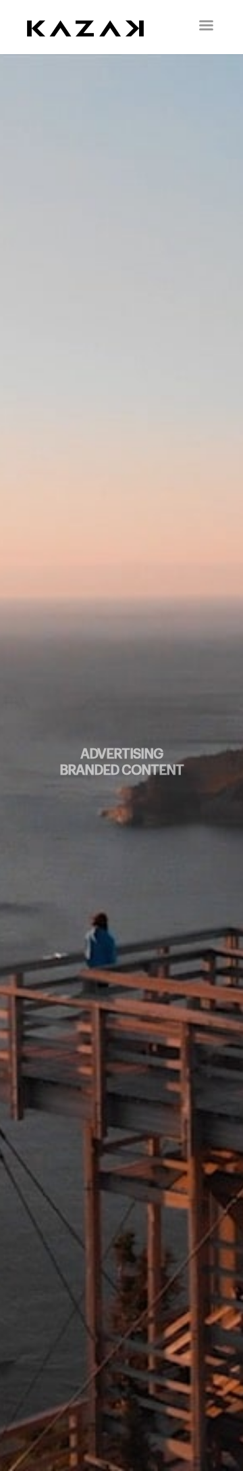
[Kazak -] (94, 27)
